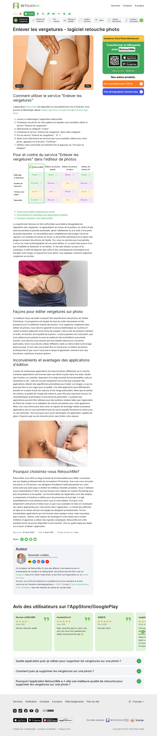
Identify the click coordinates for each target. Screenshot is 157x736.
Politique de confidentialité (24, 729)
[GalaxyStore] (50, 720)
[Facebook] (26, 711)
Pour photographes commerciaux (121, 92)
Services (115, 5)
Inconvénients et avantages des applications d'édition (42, 215)
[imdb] (29, 561)
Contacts (127, 5)
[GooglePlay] (130, 64)
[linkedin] (34, 561)
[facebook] (43, 561)
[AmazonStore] (65, 720)
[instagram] (38, 561)
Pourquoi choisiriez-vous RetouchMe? (35, 218)
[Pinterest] (37, 711)
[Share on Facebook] (22, 539)
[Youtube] (31, 711)
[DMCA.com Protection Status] (48, 710)
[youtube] (47, 561)
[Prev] (16, 20)
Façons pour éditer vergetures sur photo (36, 211)
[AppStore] (130, 57)
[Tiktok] (20, 711)
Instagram (20, 575)
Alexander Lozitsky (43, 556)
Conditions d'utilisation (47, 729)
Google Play (65, 110)
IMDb (58, 584)
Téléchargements (74, 701)
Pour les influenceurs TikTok (118, 84)
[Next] (141, 20)
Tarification (31, 701)
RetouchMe (31, 107)
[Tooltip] (40, 175)
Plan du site (93, 701)
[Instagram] (15, 711)
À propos (139, 5)
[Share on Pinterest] (30, 539)
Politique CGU (65, 729)
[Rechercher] (15, 13)
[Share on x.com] (26, 539)
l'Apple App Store (49, 110)
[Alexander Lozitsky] (21, 558)
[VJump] (137, 720)
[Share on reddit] (35, 539)
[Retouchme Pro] (117, 720)
